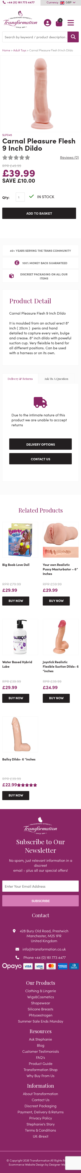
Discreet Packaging (40, 1105)
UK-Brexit (40, 1136)
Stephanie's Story (41, 1123)
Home (6, 50)
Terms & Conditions (40, 1130)
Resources (40, 1031)
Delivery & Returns (20, 379)
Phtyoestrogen (40, 1014)
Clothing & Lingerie (40, 990)
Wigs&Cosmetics (40, 996)
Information (40, 1085)
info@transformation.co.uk (44, 948)
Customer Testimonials (40, 1051)
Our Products (40, 983)
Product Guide (40, 1063)
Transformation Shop (41, 1069)
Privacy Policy (40, 1117)
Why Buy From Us (40, 1075)
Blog (40, 1045)
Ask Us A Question (56, 379)
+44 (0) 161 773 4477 (21, 2)
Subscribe (41, 901)
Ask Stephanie (40, 1039)
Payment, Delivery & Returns (41, 1111)
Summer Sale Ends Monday (40, 1021)
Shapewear (40, 1002)
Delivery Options (40, 444)
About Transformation (40, 1093)
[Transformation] (20, 19)
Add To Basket (39, 213)
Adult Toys (20, 50)
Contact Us (40, 459)
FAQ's (40, 1057)
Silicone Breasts (40, 1008)
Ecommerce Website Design (27, 1164)
